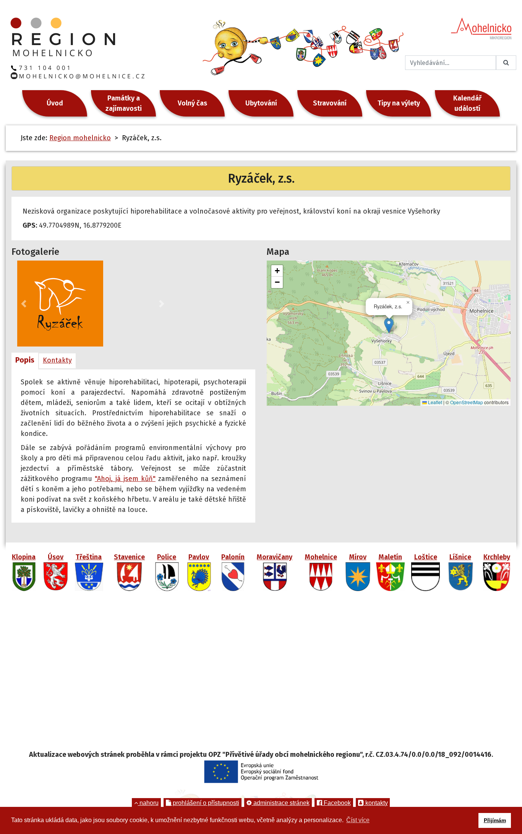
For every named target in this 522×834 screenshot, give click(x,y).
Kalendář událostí (467, 103)
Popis (24, 359)
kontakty (376, 803)
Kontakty (57, 360)
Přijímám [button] (495, 820)
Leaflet (434, 402)
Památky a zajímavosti (123, 103)
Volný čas (192, 103)
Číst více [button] (358, 820)
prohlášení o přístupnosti (205, 803)
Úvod (55, 103)
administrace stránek (281, 803)
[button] (23, 304)
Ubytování (261, 103)
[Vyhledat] (506, 62)
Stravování (330, 103)
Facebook (336, 803)
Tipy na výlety (399, 103)
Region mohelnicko (80, 138)
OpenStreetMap (466, 402)
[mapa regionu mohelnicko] (261, 673)
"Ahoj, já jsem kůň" (125, 478)
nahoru (148, 803)
